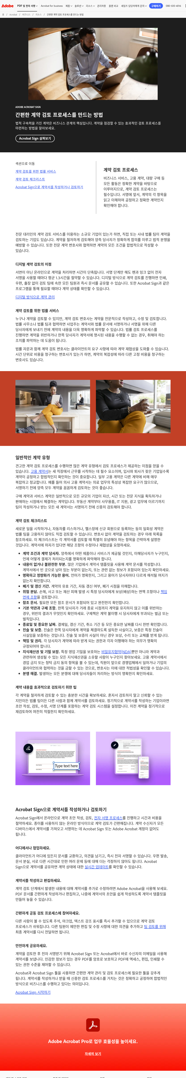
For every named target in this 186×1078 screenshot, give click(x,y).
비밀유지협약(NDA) (116, 651)
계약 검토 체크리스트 (30, 179)
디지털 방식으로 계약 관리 (35, 297)
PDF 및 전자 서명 (26, 5)
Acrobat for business (52, 5)
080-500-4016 (173, 5)
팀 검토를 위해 (155, 926)
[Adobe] (7, 5)
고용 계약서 (39, 471)
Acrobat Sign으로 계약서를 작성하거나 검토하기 (49, 186)
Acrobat (13, 14)
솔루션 (78, 5)
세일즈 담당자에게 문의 (132, 5)
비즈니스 (26, 14)
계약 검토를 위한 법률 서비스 (35, 171)
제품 (68, 5)
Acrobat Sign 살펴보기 (35, 138)
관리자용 (101, 5)
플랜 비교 (113, 5)
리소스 (89, 5)
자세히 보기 (93, 1053)
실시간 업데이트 (97, 866)
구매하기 (156, 6)
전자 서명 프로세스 (108, 817)
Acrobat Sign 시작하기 (32, 992)
